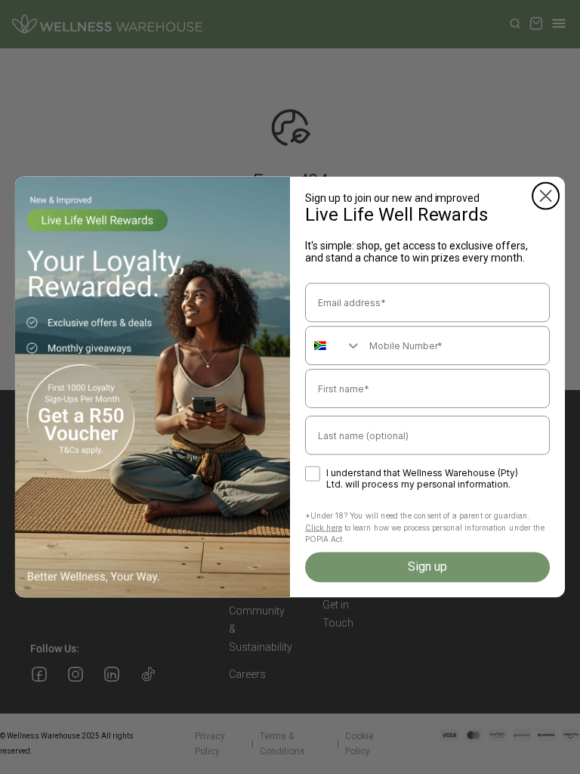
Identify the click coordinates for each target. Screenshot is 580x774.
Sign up (427, 566)
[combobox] (334, 345)
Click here (323, 527)
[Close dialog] (545, 196)
